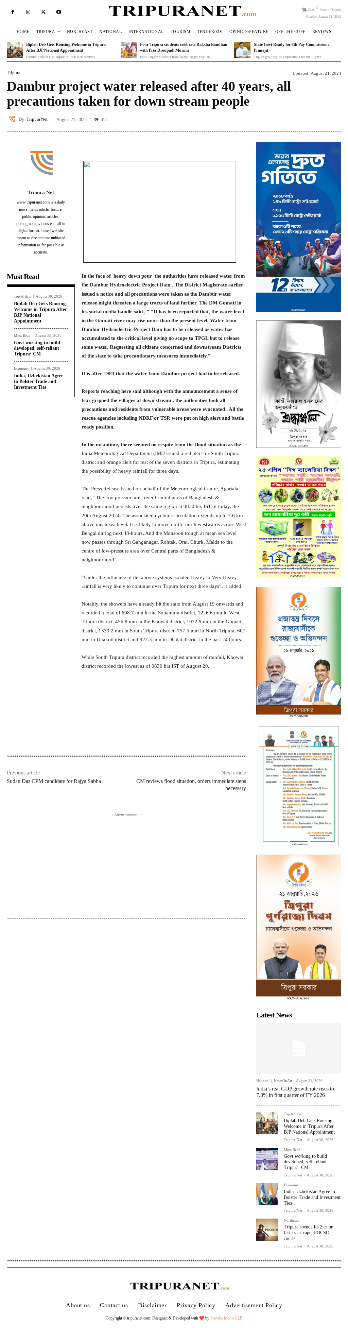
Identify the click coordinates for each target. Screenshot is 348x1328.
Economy (21, 368)
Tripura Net (37, 119)
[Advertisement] (126, 865)
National (262, 1081)
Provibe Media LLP (226, 1318)
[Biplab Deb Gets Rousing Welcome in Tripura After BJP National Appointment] (15, 50)
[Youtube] (59, 12)
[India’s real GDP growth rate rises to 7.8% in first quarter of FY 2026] (298, 1048)
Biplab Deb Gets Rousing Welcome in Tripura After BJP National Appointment (40, 312)
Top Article (22, 296)
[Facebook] (13, 12)
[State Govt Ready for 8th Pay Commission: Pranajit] (242, 50)
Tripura (13, 72)
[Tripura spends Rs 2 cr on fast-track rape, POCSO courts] (267, 1230)
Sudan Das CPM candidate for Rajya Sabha (54, 781)
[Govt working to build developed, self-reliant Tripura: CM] (267, 1159)
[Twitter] (43, 12)
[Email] (174, 733)
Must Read (22, 335)
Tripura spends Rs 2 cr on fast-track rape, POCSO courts (308, 1232)
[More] (239, 142)
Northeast (291, 1220)
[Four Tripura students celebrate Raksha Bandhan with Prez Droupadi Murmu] (129, 50)
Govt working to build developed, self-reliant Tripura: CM (37, 348)
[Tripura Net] (13, 119)
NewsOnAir (283, 1081)
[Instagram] (28, 12)
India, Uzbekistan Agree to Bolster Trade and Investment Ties (38, 381)
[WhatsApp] (158, 733)
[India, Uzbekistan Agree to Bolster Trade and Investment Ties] (267, 1194)
